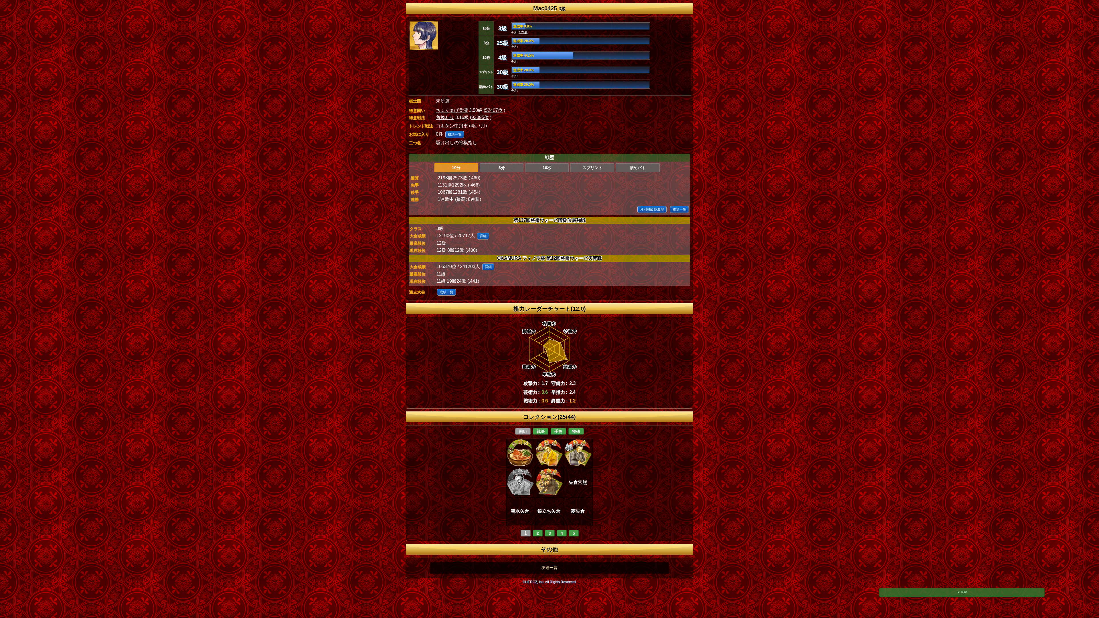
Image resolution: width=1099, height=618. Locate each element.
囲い (523, 431)
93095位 (480, 117)
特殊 (576, 431)
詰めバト (638, 167)
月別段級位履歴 (652, 209)
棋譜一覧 (455, 134)
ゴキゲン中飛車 (452, 125)
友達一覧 (549, 567)
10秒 (547, 167)
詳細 (483, 236)
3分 (502, 167)
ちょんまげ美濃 (452, 110)
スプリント (592, 167)
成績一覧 (446, 292)
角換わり (445, 117)
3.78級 (523, 32)
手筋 (558, 431)
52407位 (494, 110)
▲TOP (962, 592)
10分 (456, 167)
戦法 (541, 431)
